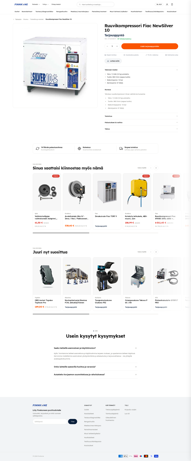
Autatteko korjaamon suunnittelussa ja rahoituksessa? (79, 374)
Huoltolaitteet (136, 11)
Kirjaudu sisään (130, 410)
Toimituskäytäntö (112, 414)
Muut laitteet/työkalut (118, 11)
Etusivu (25, 19)
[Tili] (167, 4)
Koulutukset (171, 11)
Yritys (45, 4)
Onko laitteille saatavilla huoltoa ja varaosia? (75, 366)
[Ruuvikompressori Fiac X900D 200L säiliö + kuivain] (167, 201)
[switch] (159, 4)
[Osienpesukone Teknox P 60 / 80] (137, 284)
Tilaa (72, 421)
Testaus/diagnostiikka (44, 11)
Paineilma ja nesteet (37, 19)
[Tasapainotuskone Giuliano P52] (107, 284)
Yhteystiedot (56, 4)
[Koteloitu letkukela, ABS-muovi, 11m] (137, 201)
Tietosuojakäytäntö (113, 410)
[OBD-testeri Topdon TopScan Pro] (47, 284)
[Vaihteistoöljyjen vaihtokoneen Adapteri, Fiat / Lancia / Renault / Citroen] (47, 201)
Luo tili (127, 414)
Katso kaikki (142, 168)
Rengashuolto (61, 11)
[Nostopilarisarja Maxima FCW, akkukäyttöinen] (77, 284)
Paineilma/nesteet (99, 11)
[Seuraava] (156, 168)
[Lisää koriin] (37, 207)
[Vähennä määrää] (107, 46)
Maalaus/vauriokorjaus (80, 11)
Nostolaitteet (27, 11)
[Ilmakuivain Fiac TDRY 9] (107, 201)
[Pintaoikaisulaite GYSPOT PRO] (167, 284)
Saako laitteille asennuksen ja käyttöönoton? (75, 348)
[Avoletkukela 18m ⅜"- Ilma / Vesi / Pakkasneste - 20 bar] (77, 201)
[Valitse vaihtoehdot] (157, 291)
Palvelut (35, 4)
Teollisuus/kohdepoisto (154, 11)
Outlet (17, 11)
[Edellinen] (151, 168)
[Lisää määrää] (117, 46)
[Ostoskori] (172, 4)
